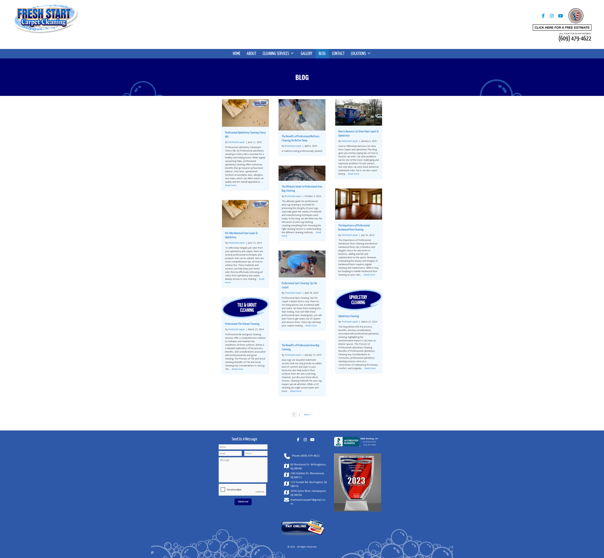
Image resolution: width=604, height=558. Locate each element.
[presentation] (242, 490)
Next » (307, 414)
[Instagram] (552, 16)
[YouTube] (560, 16)
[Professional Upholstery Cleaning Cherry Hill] (245, 125)
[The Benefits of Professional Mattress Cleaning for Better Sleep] (302, 129)
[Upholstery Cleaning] (358, 309)
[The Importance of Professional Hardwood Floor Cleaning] (358, 218)
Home (236, 53)
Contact (338, 53)
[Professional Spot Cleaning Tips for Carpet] (302, 276)
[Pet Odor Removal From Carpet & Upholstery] (245, 226)
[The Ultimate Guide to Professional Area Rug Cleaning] (302, 179)
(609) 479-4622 (310, 455)
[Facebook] (543, 16)
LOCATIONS (358, 53)
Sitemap (302, 550)
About (251, 53)
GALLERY (306, 53)
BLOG (322, 53)
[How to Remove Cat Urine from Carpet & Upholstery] (358, 124)
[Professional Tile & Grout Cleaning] (245, 317)
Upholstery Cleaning (348, 316)
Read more (230, 185)
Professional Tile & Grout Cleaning (242, 323)
